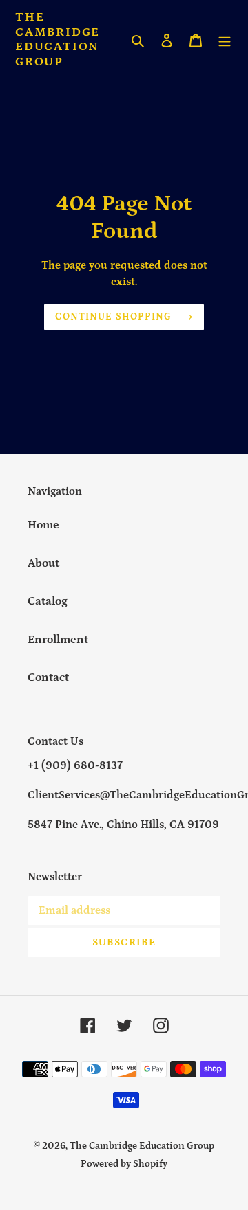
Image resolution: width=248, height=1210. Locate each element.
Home (43, 525)
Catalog (48, 601)
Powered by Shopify (124, 1163)
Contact (48, 677)
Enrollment (58, 640)
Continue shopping (113, 316)
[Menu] (224, 40)
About (43, 563)
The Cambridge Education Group (57, 39)
